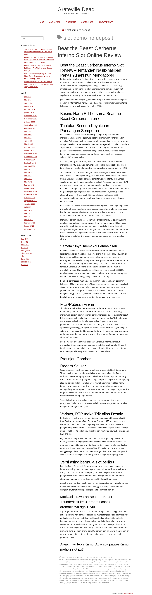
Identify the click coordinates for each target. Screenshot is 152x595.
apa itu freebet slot (121, 560)
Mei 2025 (27, 138)
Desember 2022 (30, 229)
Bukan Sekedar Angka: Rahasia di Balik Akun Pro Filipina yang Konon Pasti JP (38, 68)
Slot (42, 22)
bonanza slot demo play (72, 564)
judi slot (24, 247)
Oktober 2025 (29, 122)
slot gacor (25, 250)
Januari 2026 (29, 112)
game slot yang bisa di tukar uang (104, 571)
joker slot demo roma (72, 573)
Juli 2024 (27, 169)
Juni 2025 (28, 134)
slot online (26, 261)
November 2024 (30, 156)
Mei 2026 (27, 100)
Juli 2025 (27, 131)
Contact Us (87, 22)
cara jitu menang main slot (91, 564)
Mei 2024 (27, 175)
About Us (71, 22)
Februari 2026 (29, 109)
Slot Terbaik (54, 22)
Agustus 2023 (29, 204)
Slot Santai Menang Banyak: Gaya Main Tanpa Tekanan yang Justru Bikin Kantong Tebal (37, 76)
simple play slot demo (116, 576)
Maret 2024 (28, 182)
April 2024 (28, 179)
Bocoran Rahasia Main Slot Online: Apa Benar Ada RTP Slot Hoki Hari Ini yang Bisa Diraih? (38, 84)
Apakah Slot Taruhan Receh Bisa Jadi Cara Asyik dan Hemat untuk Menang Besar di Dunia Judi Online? (39, 59)
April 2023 (28, 216)
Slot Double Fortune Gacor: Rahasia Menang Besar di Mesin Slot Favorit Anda (38, 51)
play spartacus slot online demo (77, 576)
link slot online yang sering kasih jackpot (108, 573)
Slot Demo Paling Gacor (104, 557)
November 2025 (30, 119)
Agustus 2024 (29, 166)
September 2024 (30, 163)
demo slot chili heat (84, 569)
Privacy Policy (105, 22)
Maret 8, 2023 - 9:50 (69, 557)
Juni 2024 (28, 172)
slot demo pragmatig (89, 580)
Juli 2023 (27, 207)
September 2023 (30, 201)
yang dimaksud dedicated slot (98, 583)
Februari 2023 (29, 223)
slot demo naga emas (117, 578)
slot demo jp (104, 578)
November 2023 (30, 194)
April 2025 (28, 141)
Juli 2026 (27, 97)
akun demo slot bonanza (70, 560)
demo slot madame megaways (102, 569)
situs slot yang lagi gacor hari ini (88, 578)
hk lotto (24, 242)
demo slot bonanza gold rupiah (101, 566)
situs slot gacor (28, 253)
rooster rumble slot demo (99, 576)
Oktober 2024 (29, 160)
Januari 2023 (29, 226)
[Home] (63, 30)
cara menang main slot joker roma (78, 566)
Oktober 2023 (29, 197)
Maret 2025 (28, 144)
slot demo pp (77, 580)
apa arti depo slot (108, 560)
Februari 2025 (29, 147)
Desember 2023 (30, 191)
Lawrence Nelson (86, 557)
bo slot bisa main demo (108, 562)
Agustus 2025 (29, 128)
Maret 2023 (28, 220)
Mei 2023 (27, 213)
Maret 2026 (28, 106)
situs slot (25, 244)
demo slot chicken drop (67, 569)
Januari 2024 (29, 188)
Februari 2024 (29, 185)
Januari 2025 (29, 150)
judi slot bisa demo (87, 573)
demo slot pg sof (119, 569)
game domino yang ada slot (81, 571)
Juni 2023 (28, 210)
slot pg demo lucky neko (106, 580)
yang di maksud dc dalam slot (76, 583)
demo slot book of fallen (121, 566)
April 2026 (28, 103)
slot (23, 256)
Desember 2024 (30, 153)
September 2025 (30, 125)
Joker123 (25, 259)
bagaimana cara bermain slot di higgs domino (83, 562)
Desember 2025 (30, 115)
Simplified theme (128, 593)
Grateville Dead (76, 9)
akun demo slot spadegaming (90, 560)
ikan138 (24, 239)
